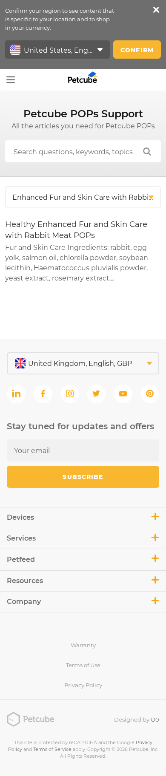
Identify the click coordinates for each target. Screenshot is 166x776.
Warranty (83, 645)
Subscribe (83, 477)
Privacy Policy (83, 685)
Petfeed (21, 559)
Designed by (136, 719)
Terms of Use (83, 665)
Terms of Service (52, 749)
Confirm (137, 50)
